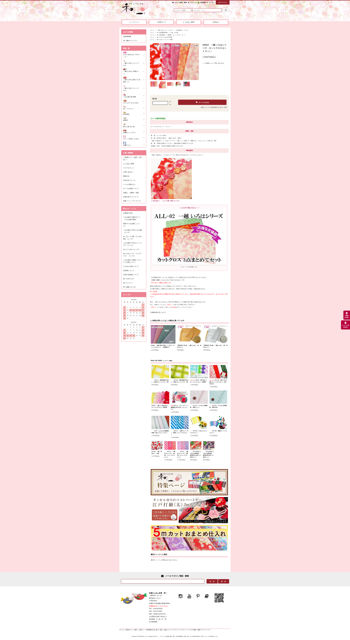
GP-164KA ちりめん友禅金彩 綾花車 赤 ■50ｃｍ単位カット (195, 454)
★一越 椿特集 (161, 35)
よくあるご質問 (188, 22)
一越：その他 (174, 32)
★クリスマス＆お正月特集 (164, 37)
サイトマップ (205, 630)
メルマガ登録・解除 (180, 2)
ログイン (211, 2)
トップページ (134, 22)
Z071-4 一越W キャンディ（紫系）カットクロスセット (182, 454)
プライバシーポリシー (180, 630)
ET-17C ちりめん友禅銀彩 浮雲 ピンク (198, 406)
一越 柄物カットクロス (181, 30)
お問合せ (216, 22)
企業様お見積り (346, 316)
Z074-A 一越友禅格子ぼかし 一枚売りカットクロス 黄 (160, 381)
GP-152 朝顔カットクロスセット (218, 431)
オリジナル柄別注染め (345, 326)
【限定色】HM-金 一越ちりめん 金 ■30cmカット (189, 346)
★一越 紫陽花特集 (162, 32)
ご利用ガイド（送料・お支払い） (135, 630)
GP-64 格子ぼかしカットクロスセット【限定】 (198, 381)
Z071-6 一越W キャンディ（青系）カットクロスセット (179, 432)
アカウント (193, 2)
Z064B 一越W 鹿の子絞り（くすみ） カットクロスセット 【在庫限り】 (162, 346)
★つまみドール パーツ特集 (165, 39)
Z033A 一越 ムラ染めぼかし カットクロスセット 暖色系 (159, 406)
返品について (205, 107)
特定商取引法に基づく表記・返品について (159, 630)
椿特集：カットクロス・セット (176, 35)
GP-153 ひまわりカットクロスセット (199, 431)
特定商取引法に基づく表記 (219, 107)
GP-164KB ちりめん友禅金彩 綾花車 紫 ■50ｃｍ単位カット (208, 454)
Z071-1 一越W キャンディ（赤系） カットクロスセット (169, 454)
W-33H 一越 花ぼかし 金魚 (156, 452)
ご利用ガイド (161, 22)
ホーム (152, 30)
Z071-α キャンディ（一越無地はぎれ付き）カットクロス (179, 407)
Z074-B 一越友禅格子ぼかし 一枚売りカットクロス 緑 (179, 381)
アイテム (223, 2)
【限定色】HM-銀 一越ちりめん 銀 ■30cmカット (215, 346)
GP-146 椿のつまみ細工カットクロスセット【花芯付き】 (218, 382)
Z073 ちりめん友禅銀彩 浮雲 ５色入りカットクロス (160, 431)
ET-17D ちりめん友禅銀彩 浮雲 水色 (218, 406)
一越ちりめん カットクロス (165, 30)
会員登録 (203, 2)
